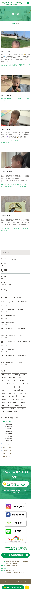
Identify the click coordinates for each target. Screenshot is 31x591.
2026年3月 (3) (9, 436)
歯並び (10, 65)
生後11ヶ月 (10, 98)
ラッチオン (23, 387)
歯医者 (17, 65)
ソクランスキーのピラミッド (19, 380)
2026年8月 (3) (9, 424)
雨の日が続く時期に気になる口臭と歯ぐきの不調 (13, 328)
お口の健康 (24, 186)
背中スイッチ (5, 408)
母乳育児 (23, 402)
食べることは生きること (15, 184)
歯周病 (9, 402)
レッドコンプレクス (7, 390)
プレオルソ (15, 383)
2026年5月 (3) (9, 431)
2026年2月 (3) (9, 438)
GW (13, 98)
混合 (3, 405)
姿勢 (3, 396)
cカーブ (4, 374)
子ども (18, 98)
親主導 (21, 64)
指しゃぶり (11, 399)
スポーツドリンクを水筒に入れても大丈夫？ (12, 309)
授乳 (17, 399)
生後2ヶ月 (16, 405)
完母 (18, 396)
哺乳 (15, 393)
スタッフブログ (6, 380)
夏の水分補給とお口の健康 (7, 322)
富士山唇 (18, 64)
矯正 (22, 405)
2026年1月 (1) (9, 440)
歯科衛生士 (16, 402)
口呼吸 (10, 393)
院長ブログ (9, 411)
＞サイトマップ (4, 581)
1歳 (15, 64)
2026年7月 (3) (9, 426)
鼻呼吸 (15, 411)
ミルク (17, 387)
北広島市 (20, 65)
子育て (7, 65)
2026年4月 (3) (9, 433)
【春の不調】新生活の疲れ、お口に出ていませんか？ (14, 355)
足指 (3, 411)
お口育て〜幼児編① (6, 51)
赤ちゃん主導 (23, 140)
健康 (26, 140)
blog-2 (5, 28)
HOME (13, 23)
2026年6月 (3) (9, 428)
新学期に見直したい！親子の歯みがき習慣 (11, 362)
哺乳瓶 (20, 393)
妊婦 (25, 393)
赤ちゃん (10, 186)
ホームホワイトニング (7, 387)
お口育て (4, 65)
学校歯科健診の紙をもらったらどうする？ (11, 335)
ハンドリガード (6, 383)
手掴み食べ (18, 140)
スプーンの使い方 (11, 64)
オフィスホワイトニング (15, 377)
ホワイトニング (24, 383)
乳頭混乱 (16, 390)
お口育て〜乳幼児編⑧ (6, 171)
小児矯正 (24, 396)
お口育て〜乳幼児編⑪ (6, 95)
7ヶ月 (15, 140)
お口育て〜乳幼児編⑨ (6, 129)
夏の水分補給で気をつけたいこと (9, 315)
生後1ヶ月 (9, 405)
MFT (9, 374)
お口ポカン (13, 65)
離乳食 (24, 64)
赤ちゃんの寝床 (21, 408)
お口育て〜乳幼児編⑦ (6, 216)
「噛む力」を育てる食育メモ (8, 349)
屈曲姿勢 (4, 399)
